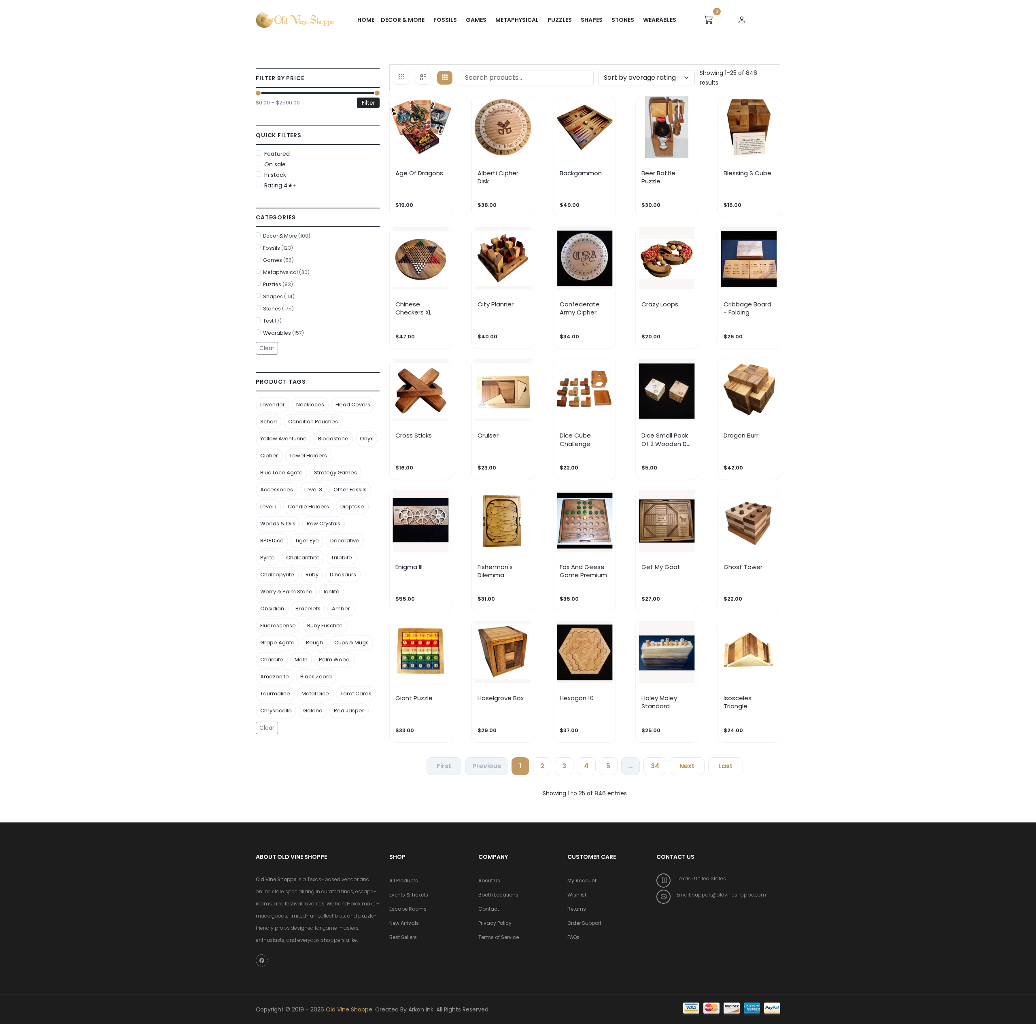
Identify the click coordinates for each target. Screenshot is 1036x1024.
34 (655, 766)
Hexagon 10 (577, 698)
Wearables (659, 20)
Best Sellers (403, 937)
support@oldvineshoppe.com (729, 894)
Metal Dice (315, 693)
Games (476, 20)
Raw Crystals (323, 523)
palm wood (334, 659)
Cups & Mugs (351, 642)
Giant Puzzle (414, 698)
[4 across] (423, 78)
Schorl (268, 421)
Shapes (592, 20)
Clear (266, 348)
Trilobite (341, 557)
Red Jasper (349, 710)
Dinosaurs (343, 574)
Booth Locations (498, 894)
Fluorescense (278, 625)
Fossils (445, 20)
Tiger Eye (307, 540)
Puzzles (560, 20)
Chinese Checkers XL (413, 308)
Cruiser (488, 435)
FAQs (573, 937)
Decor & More (403, 20)
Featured (277, 154)
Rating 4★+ (280, 185)
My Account (582, 880)
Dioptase (352, 506)
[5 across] (444, 78)
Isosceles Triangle (738, 702)
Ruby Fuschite (325, 625)
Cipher (269, 455)
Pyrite (267, 557)
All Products (403, 880)
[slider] (258, 93)
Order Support (584, 923)
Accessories (276, 489)
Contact (488, 908)
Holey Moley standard (659, 702)
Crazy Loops (659, 304)
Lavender (272, 404)
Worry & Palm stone (286, 591)
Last (725, 766)
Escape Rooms (408, 908)
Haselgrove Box (501, 698)
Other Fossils (350, 489)
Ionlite (332, 591)
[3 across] (401, 78)
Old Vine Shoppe (349, 1009)
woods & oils (277, 523)
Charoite (271, 659)
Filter (368, 103)
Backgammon (581, 173)
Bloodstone (333, 438)
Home (365, 20)
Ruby (312, 574)
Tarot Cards (356, 693)
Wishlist (576, 894)
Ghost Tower (743, 567)
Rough (314, 642)
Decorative (344, 540)
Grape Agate (277, 642)
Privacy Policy (495, 923)
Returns (576, 908)
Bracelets (308, 608)
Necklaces (310, 404)
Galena (313, 710)
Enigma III (408, 567)
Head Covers (352, 404)
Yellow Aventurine (283, 438)
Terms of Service (498, 937)
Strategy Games (335, 472)
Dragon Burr (741, 435)
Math (301, 659)
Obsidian (272, 608)
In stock (275, 175)
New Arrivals (404, 923)
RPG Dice (272, 540)
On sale (275, 164)
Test (272, 320)
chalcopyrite (277, 574)
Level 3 (313, 489)
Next (686, 766)
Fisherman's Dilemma (495, 571)
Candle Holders (308, 506)
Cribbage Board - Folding (747, 308)
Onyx (366, 438)
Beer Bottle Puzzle (658, 177)
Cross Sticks (413, 435)
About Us (489, 880)
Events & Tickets (408, 894)
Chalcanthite (303, 557)
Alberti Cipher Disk (498, 177)
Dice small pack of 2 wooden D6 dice (665, 439)
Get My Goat (660, 567)
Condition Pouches (313, 421)
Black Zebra (316, 676)
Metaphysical (517, 20)
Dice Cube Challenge (575, 439)
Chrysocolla (276, 710)
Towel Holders (308, 455)
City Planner (496, 304)
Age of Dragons (419, 173)
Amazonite (274, 676)
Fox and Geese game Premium (583, 571)
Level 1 (268, 506)
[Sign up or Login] (741, 20)
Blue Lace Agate (281, 472)
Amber (341, 608)
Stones (622, 20)
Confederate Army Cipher (580, 308)
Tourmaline (275, 693)
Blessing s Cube (747, 173)
